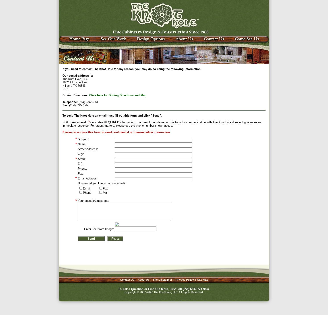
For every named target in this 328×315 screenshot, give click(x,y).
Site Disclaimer (162, 279)
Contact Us (127, 279)
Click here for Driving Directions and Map (117, 95)
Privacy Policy (185, 279)
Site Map (202, 279)
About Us (143, 279)
